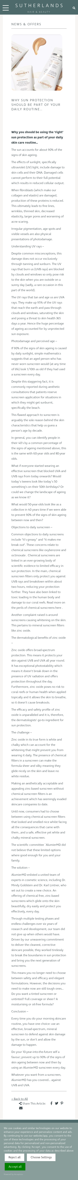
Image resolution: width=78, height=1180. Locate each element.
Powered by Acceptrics (13, 1174)
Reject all (14, 1157)
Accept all (15, 1167)
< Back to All (19, 1099)
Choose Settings (41, 1157)
